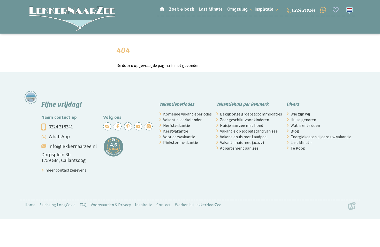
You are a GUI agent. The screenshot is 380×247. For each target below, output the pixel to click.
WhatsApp (59, 136)
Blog (295, 131)
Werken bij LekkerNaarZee (198, 204)
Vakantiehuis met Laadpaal (244, 136)
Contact (163, 204)
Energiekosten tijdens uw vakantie (321, 136)
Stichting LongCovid (57, 204)
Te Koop (298, 148)
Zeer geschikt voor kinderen (244, 119)
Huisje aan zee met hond (241, 125)
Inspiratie (143, 204)
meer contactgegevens (65, 170)
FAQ (83, 204)
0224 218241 (61, 127)
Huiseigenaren (303, 119)
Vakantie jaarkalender (182, 119)
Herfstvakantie (176, 125)
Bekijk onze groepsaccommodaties (251, 114)
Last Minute (301, 142)
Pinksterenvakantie (180, 142)
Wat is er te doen (305, 125)
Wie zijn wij (300, 114)
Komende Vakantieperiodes (187, 114)
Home (30, 204)
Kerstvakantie (175, 131)
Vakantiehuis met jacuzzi (242, 142)
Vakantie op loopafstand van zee (249, 131)
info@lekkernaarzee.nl (73, 146)
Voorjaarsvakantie (179, 136)
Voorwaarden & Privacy (111, 204)
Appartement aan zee (239, 148)
